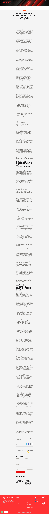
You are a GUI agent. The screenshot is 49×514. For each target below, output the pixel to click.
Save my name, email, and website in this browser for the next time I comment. (25, 461)
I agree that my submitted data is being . (25, 469)
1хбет (21, 135)
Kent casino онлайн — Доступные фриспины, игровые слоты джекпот (28, 484)
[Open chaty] (2, 512)
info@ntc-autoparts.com (21, 503)
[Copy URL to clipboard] (32, 444)
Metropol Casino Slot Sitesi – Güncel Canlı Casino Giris (20, 481)
